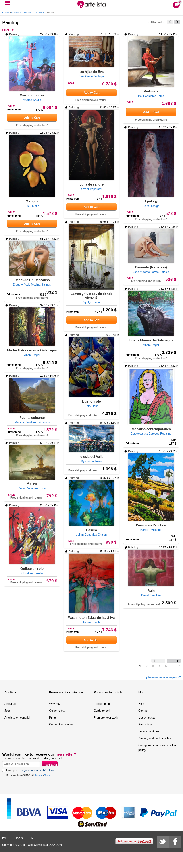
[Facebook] (175, 842)
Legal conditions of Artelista (37, 770)
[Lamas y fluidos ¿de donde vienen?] (91, 257)
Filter (5, 30)
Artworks (16, 12)
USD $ (19, 838)
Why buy (54, 703)
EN (4, 838)
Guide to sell (102, 710)
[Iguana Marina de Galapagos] (151, 313)
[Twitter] (163, 842)
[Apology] (151, 163)
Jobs (7, 710)
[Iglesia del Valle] (91, 438)
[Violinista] (151, 61)
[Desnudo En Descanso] (32, 258)
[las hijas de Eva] (91, 51)
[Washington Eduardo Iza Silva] (91, 583)
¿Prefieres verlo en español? (163, 677)
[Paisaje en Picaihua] (151, 487)
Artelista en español (17, 717)
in (32, 838)
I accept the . (30, 770)
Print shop (145, 724)
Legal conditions (148, 731)
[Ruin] (151, 568)
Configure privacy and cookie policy (157, 748)
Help (141, 703)
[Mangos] (32, 166)
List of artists (146, 717)
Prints (53, 717)
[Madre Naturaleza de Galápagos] (32, 326)
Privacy (38, 775)
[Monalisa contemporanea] (151, 396)
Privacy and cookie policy (155, 738)
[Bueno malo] (91, 367)
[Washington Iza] (32, 63)
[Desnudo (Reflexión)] (151, 246)
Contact (143, 710)
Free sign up (102, 703)
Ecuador (39, 12)
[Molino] (32, 462)
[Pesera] (91, 503)
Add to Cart (32, 117)
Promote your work (106, 717)
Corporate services (61, 724)
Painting (28, 12)
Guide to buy (57, 710)
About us (10, 703)
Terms (47, 775)
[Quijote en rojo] (32, 535)
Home (5, 12)
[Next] (177, 22)
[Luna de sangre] (91, 145)
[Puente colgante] (32, 395)
